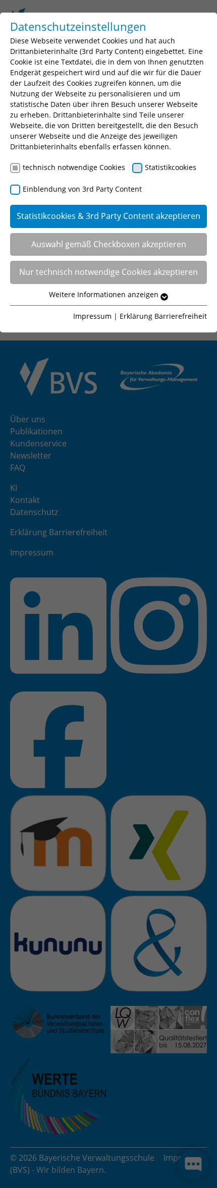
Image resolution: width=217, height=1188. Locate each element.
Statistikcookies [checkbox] (170, 167)
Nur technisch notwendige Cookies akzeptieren (108, 271)
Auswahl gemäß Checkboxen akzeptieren (108, 244)
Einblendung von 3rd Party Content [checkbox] (82, 189)
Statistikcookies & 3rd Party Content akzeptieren (108, 215)
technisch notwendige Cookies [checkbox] (74, 167)
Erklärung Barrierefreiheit (163, 316)
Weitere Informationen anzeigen (104, 294)
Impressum (92, 316)
